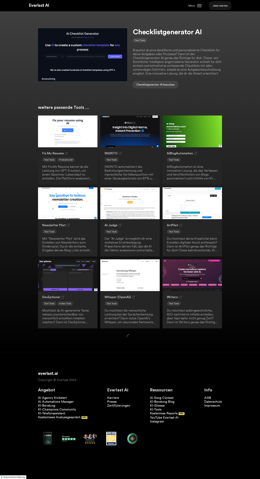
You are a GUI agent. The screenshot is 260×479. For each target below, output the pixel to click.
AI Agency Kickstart (52, 398)
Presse (112, 401)
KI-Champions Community (57, 409)
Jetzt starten (220, 5)
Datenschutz (213, 401)
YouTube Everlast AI (164, 417)
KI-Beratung (46, 405)
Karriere (113, 398)
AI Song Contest (162, 398)
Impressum (212, 405)
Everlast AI (39, 5)
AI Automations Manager (56, 401)
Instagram (157, 421)
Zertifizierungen (118, 405)
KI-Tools (155, 409)
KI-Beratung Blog (162, 401)
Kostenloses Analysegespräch (59, 417)
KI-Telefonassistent (51, 413)
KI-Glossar (157, 405)
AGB (207, 398)
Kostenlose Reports (164, 413)
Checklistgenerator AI (149, 84)
